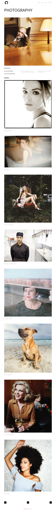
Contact (50, 2)
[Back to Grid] (28, 502)
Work (39, 2)
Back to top (28, 510)
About (42, 2)
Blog (46, 2)
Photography (5, 502)
